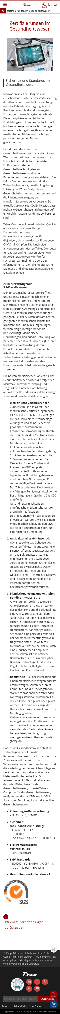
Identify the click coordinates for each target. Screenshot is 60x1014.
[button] (53, 994)
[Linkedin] (29, 982)
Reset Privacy (35, 1006)
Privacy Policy (20, 1006)
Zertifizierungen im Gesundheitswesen (28, 10)
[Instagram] (29, 988)
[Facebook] (37, 982)
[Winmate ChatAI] (53, 1004)
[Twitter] (45, 981)
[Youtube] (37, 989)
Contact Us (7, 1006)
